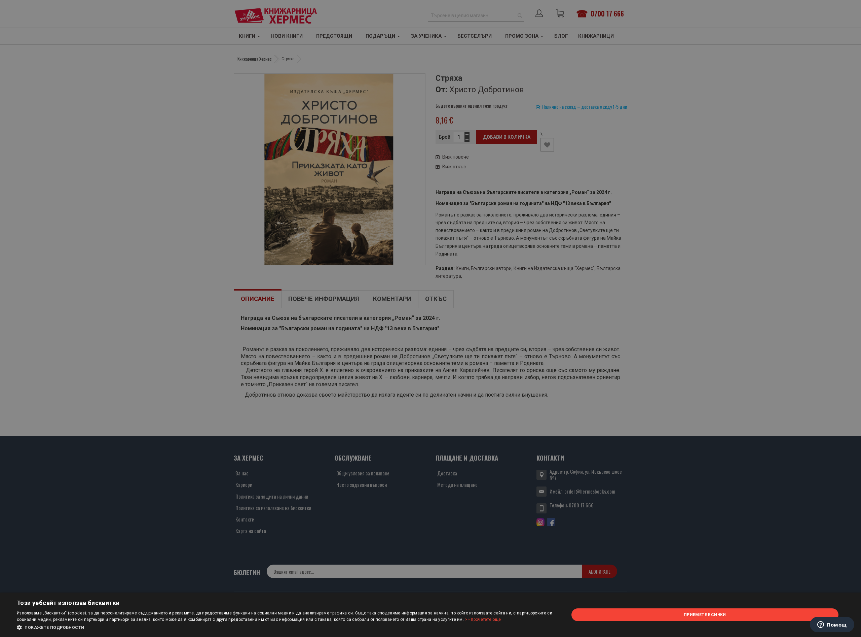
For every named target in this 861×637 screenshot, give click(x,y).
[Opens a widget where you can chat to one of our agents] (832, 625)
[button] (285, 627)
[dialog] (430, 615)
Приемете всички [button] (705, 614)
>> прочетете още (483, 619)
